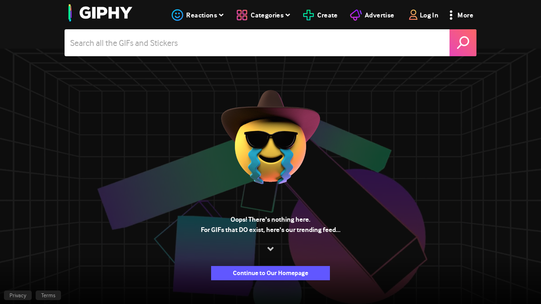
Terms (48, 295)
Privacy (18, 295)
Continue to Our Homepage (270, 273)
